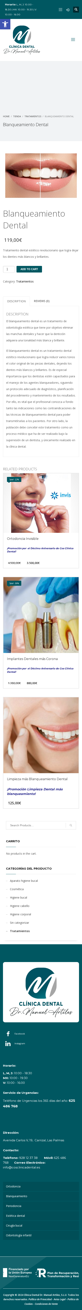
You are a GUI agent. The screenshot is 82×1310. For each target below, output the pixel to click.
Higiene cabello (19, 906)
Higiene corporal (20, 914)
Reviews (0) (42, 301)
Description (16, 301)
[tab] (16, 301)
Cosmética (17, 889)
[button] (5, 24)
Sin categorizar (19, 923)
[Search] (71, 825)
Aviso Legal (59, 1299)
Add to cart (29, 269)
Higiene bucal (18, 897)
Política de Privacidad (40, 1299)
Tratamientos (25, 281)
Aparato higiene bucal (24, 881)
